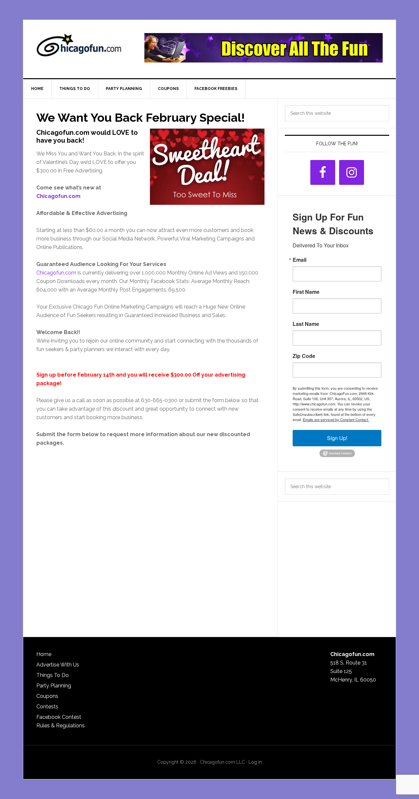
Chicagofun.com (58, 196)
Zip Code (304, 356)
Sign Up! (337, 438)
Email (299, 259)
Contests (47, 706)
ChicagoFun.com (78, 47)
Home (43, 654)
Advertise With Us (57, 665)
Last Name (306, 324)
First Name (306, 291)
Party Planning (53, 686)
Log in (255, 762)
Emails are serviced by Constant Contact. (336, 419)
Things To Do (52, 675)
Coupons (47, 696)
